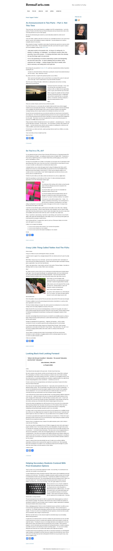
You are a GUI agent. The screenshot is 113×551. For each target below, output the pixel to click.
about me (41, 11)
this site (34, 11)
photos (52, 11)
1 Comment (28, 455)
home (28, 11)
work (46, 11)
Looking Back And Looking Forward (42, 353)
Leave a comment (30, 240)
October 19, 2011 (44, 68)
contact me (58, 11)
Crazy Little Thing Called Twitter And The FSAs (47, 248)
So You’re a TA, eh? (35, 151)
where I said (45, 47)
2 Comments (28, 143)
